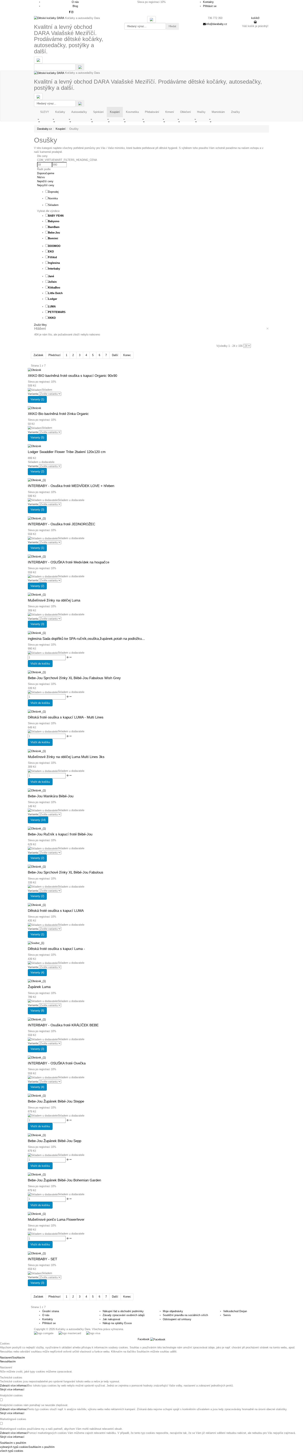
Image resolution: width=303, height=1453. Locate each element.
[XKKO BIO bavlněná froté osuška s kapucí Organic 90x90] (34, 369)
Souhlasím (18, 1357)
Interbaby (54, 268)
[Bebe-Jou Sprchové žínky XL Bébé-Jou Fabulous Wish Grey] (37, 672)
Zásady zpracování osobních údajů (123, 1315)
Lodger (52, 298)
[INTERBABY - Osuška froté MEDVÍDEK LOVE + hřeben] (37, 480)
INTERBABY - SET (42, 1259)
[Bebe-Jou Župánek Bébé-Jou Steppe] (37, 1095)
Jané (51, 276)
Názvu (41, 177)
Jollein (52, 281)
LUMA (52, 306)
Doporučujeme (45, 173)
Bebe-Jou (54, 232)
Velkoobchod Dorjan (235, 1311)
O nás (75, 2)
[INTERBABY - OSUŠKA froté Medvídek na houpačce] (37, 556)
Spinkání (98, 111)
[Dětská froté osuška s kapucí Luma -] (36, 942)
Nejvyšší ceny (45, 185)
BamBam (54, 227)
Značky (235, 111)
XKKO (52, 317)
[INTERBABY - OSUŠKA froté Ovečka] (37, 1057)
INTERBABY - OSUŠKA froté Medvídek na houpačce (68, 562)
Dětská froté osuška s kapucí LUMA (56, 911)
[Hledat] (80, 66)
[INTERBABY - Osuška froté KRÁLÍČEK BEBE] (37, 1019)
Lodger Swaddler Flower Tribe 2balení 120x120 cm (67, 452)
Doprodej (53, 191)
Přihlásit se (209, 6)
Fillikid (52, 257)
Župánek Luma (39, 987)
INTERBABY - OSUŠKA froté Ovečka (57, 1063)
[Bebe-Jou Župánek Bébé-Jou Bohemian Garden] (37, 1174)
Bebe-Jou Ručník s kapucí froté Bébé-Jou (60, 834)
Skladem (53, 205)
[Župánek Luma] (37, 981)
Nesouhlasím (8, 1361)
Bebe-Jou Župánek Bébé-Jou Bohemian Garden (64, 1180)
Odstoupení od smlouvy (177, 1319)
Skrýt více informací (12, 1389)
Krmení (169, 111)
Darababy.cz (44, 128)
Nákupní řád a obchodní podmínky (123, 1311)
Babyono (53, 221)
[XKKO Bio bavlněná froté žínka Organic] (34, 407)
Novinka (53, 198)
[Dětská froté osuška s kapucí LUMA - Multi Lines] (37, 711)
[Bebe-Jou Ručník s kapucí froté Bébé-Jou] (37, 828)
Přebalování (152, 111)
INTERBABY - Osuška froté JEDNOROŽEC (61, 524)
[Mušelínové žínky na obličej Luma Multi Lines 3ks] (37, 750)
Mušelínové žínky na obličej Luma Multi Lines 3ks (66, 757)
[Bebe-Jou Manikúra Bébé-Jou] (37, 790)
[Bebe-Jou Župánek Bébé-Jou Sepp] (37, 1134)
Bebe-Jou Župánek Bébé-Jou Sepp (54, 1141)
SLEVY (44, 111)
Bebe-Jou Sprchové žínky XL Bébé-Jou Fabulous (65, 872)
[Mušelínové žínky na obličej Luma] (37, 594)
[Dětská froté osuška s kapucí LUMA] (37, 904)
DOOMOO (54, 246)
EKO (51, 251)
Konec (127, 355)
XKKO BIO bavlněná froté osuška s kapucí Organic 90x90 (72, 376)
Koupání (115, 111)
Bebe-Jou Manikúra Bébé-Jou (50, 796)
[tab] (154, 160)
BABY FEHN (55, 215)
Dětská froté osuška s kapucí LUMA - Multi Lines (65, 717)
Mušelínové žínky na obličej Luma (54, 600)
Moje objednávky (173, 1311)
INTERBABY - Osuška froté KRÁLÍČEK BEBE (63, 1025)
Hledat (172, 26)
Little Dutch (55, 293)
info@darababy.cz (216, 24)
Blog (75, 6)
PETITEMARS (57, 312)
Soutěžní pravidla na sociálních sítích (185, 1315)
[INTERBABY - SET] (37, 1253)
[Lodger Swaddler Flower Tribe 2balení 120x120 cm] (34, 446)
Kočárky (60, 111)
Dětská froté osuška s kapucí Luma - (56, 949)
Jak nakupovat (111, 1319)
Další (115, 355)
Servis (227, 1315)
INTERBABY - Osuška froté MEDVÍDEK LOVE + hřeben (71, 486)
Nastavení (6, 1357)
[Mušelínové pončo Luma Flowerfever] (37, 1213)
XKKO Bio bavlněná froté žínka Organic (58, 414)
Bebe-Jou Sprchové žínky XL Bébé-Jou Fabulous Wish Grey (74, 678)
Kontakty (208, 2)
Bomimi (53, 238)
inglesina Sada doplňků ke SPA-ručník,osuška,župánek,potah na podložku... (86, 639)
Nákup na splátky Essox (117, 1323)
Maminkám (218, 111)
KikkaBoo (54, 287)
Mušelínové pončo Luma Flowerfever (56, 1220)
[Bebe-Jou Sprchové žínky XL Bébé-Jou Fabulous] (37, 866)
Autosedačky (79, 111)
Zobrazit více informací (14, 1385)
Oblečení (185, 111)
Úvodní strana (50, 1311)
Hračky (201, 111)
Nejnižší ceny (45, 181)
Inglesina (54, 262)
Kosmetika (132, 111)
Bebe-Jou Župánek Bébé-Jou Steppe (56, 1101)
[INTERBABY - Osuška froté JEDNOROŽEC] (37, 518)
